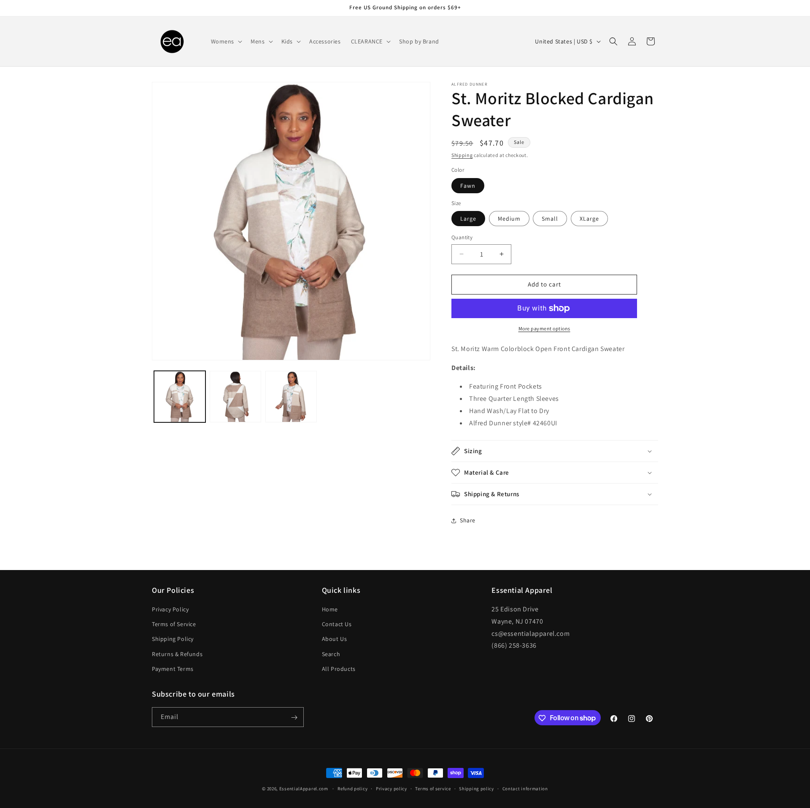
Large (468, 218)
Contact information (525, 788)
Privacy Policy (170, 609)
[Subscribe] (294, 717)
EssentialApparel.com (303, 789)
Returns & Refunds (177, 654)
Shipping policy (476, 788)
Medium (509, 218)
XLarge (589, 218)
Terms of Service (174, 624)
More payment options (544, 328)
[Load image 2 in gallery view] (235, 396)
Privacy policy (391, 788)
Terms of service (433, 788)
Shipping (462, 155)
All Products (339, 669)
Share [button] (467, 520)
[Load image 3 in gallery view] (291, 396)
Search (331, 654)
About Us (334, 639)
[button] (226, 41)
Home (330, 609)
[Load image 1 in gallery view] (179, 396)
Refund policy (352, 788)
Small (550, 218)
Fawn (467, 185)
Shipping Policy (173, 639)
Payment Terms (173, 669)
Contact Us (337, 624)
